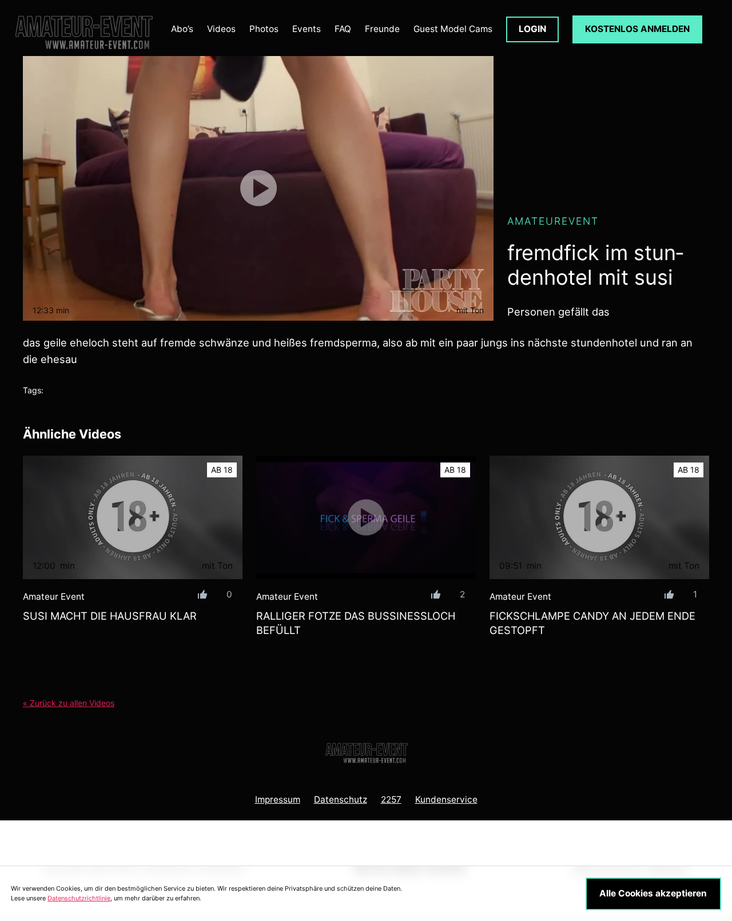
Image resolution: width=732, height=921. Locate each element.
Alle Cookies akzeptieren (653, 893)
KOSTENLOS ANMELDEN (637, 28)
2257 (391, 799)
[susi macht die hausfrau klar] (132, 517)
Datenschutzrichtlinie (78, 898)
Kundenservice (446, 799)
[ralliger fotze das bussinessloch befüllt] (366, 517)
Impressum (277, 799)
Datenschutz (340, 799)
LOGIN (532, 28)
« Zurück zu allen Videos (68, 703)
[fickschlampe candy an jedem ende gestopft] (599, 517)
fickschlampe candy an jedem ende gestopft (592, 623)
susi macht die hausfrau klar (110, 615)
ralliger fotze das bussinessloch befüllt (355, 623)
